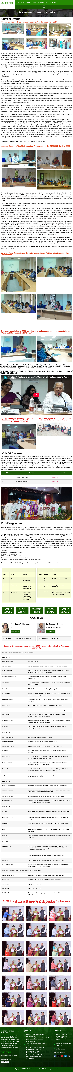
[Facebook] (55, 1056)
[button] (44, 7)
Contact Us (53, 2)
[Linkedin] (65, 1056)
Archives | (41, 2)
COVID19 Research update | (29, 2)
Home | (18, 2)
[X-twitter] (58, 1056)
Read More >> (15, 632)
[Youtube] (62, 1056)
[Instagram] (69, 1056)
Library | (46, 2)
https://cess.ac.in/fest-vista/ (9, 1055)
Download (55, 477)
